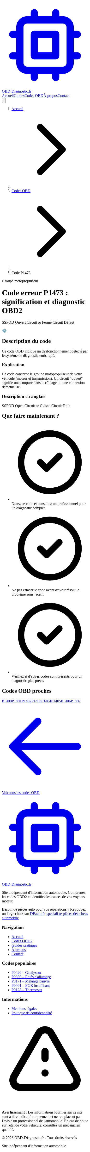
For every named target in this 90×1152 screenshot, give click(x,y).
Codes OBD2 (22, 941)
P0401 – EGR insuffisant (31, 985)
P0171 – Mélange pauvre (31, 981)
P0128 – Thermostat (27, 990)
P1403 (36, 701)
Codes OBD (33, 96)
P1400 (7, 701)
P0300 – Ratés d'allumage (31, 977)
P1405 (56, 701)
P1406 (66, 701)
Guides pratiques (24, 945)
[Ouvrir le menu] (4, 100)
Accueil (8, 96)
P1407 (76, 701)
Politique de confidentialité (32, 1013)
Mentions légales (24, 1009)
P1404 (46, 701)
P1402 (26, 701)
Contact (63, 96)
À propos (50, 96)
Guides (19, 96)
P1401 (17, 701)
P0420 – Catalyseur (26, 972)
